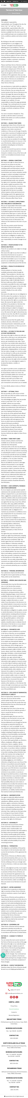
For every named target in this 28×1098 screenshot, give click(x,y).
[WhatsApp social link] (27, 1)
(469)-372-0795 (14, 1089)
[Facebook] (11, 997)
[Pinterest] (14, 997)
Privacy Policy (14, 1006)
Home (9, 13)
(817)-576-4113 (14, 1063)
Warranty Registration (14, 1015)
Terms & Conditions (14, 1009)
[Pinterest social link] (25, 1)
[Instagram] (17, 997)
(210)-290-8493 (14, 1038)
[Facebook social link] (21, 1)
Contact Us (14, 1012)
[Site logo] (14, 5)
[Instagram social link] (23, 1)
